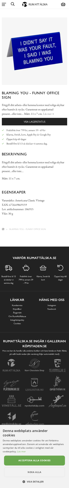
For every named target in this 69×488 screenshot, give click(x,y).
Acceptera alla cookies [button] (34, 460)
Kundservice (17, 305)
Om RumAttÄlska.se (17, 316)
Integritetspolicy (17, 320)
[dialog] (34, 456)
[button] (34, 481)
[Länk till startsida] (3, 229)
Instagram (52, 305)
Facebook (51, 309)
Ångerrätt (17, 312)
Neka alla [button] (34, 472)
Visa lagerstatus (34, 121)
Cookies (17, 323)
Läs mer (21, 451)
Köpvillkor (17, 309)
